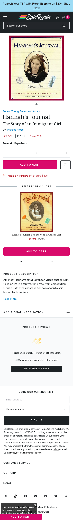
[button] (36, 104)
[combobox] (36, 25)
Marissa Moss (15, 129)
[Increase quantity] (66, 152)
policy (56, 449)
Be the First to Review (36, 368)
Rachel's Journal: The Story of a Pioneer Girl (36, 235)
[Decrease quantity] (6, 152)
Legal (7, 483)
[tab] (21, 261)
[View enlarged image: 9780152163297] (36, 68)
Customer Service (16, 463)
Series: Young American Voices (21, 111)
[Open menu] (5, 16)
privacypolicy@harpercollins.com (25, 452)
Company (10, 473)
